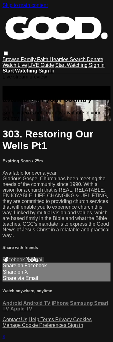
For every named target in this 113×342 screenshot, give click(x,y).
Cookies (82, 319)
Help (34, 319)
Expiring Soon (17, 161)
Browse (12, 59)
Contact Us (15, 319)
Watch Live (15, 65)
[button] (6, 53)
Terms (47, 319)
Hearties (60, 59)
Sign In (46, 70)
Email (37, 259)
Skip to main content (25, 5)
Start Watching (72, 65)
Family (29, 59)
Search (78, 59)
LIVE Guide (41, 65)
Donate (95, 59)
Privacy (64, 319)
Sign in (97, 65)
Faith (43, 59)
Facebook (14, 259)
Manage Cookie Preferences (35, 325)
